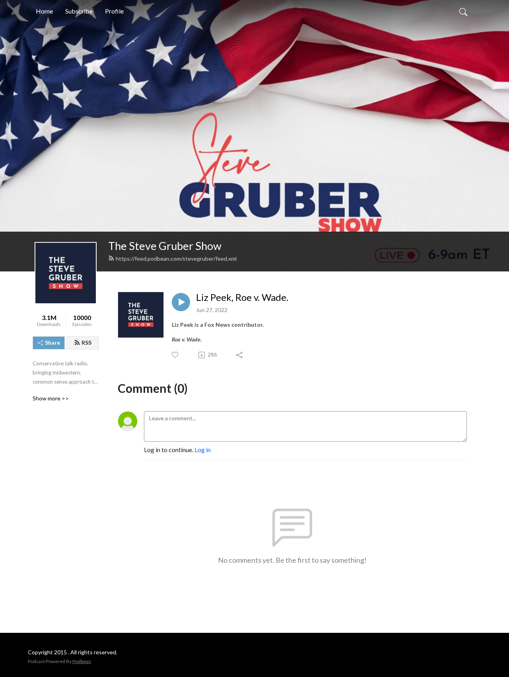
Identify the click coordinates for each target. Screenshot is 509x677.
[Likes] (175, 355)
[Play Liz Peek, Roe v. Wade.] (181, 302)
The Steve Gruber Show (164, 245)
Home (44, 11)
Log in (202, 449)
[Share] (240, 355)
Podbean (81, 661)
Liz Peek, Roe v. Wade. (242, 297)
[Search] (463, 11)
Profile (114, 11)
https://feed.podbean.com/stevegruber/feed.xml (176, 258)
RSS (86, 342)
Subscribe (79, 11)
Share (52, 342)
